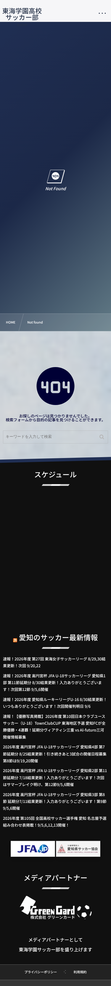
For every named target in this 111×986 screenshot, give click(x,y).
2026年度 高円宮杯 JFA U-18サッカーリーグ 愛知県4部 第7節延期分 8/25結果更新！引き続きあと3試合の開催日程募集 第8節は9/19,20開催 (56, 753)
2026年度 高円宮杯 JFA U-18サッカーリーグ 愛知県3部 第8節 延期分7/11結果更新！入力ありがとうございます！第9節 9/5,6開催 (55, 801)
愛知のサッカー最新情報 (58, 637)
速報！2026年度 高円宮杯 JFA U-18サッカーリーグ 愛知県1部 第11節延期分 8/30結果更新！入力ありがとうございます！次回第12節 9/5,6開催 (54, 682)
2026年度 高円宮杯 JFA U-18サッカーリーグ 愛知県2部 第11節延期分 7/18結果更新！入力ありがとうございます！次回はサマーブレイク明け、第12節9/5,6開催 (55, 777)
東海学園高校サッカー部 (22, 13)
